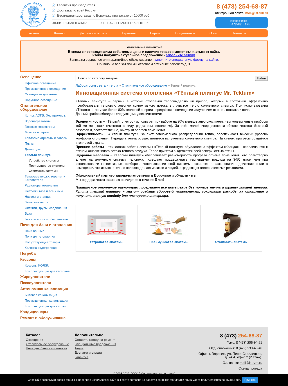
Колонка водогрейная (41, 247)
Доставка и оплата (93, 33)
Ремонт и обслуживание (42, 318)
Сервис (155, 33)
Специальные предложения (95, 344)
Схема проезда (250, 368)
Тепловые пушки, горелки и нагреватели (45, 178)
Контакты (239, 33)
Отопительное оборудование (33, 107)
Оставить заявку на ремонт (95, 339)
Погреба (28, 253)
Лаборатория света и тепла (33, 14)
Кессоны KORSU (37, 265)
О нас (213, 33)
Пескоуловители (35, 283)
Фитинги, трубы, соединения (46, 208)
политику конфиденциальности (221, 380)
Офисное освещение (40, 83)
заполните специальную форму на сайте (186, 59)
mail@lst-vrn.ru (256, 13)
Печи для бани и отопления (46, 225)
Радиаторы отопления (41, 185)
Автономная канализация (44, 289)
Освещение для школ (41, 94)
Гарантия (129, 33)
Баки (28, 213)
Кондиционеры (34, 312)
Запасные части (36, 202)
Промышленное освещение (45, 88)
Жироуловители (35, 277)
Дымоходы (32, 149)
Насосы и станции (38, 196)
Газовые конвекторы (40, 126)
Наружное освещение (41, 100)
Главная (33, 33)
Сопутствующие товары (42, 242)
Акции (79, 348)
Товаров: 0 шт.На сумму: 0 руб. (240, 22)
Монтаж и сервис (37, 132)
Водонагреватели (38, 121)
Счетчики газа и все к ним (44, 191)
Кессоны (28, 259)
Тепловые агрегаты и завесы (46, 138)
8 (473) (242, 6)
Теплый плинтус (38, 155)
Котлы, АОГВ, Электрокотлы (45, 115)
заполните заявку (180, 55)
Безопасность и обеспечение (46, 219)
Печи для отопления (40, 236)
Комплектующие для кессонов (47, 271)
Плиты (29, 143)
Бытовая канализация (41, 295)
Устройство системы (44, 160)
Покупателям (185, 33)
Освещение (30, 77)
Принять (250, 380)
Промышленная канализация (46, 300)
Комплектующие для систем (46, 306)
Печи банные (34, 231)
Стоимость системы (43, 171)
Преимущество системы (47, 165)
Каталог (60, 33)
